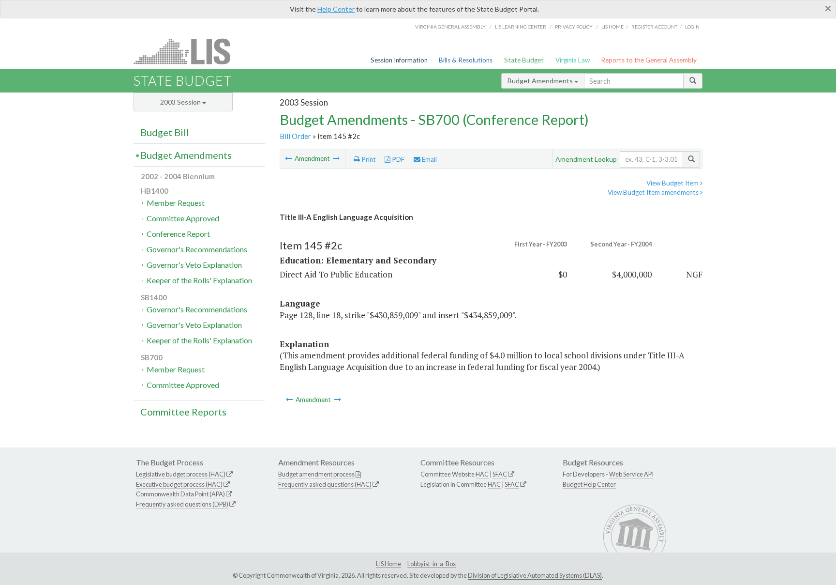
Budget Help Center (589, 484)
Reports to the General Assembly (649, 60)
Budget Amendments (541, 81)
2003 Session (181, 102)
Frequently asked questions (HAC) (325, 484)
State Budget (524, 60)
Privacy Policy (574, 27)
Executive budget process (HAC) (179, 484)
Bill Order (295, 136)
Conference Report (178, 233)
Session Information (399, 60)
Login (692, 27)
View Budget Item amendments (654, 192)
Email (428, 159)
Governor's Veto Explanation (194, 264)
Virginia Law (572, 60)
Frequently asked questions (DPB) (182, 504)
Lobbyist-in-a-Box (431, 564)
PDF (397, 159)
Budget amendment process (316, 474)
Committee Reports (183, 411)
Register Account (654, 27)
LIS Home (388, 564)
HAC (482, 474)
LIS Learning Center (520, 27)
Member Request (176, 202)
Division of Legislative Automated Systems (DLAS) (535, 575)
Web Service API (631, 474)
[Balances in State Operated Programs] (336, 158)
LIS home (612, 27)
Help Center (336, 9)
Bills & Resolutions (466, 60)
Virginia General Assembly (450, 27)
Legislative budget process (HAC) (180, 474)
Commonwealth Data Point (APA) (180, 494)
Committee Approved (183, 218)
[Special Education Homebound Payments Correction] (289, 158)
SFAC (500, 474)
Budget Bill (164, 132)
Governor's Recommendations (197, 249)
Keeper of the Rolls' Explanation (199, 280)
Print (368, 159)
